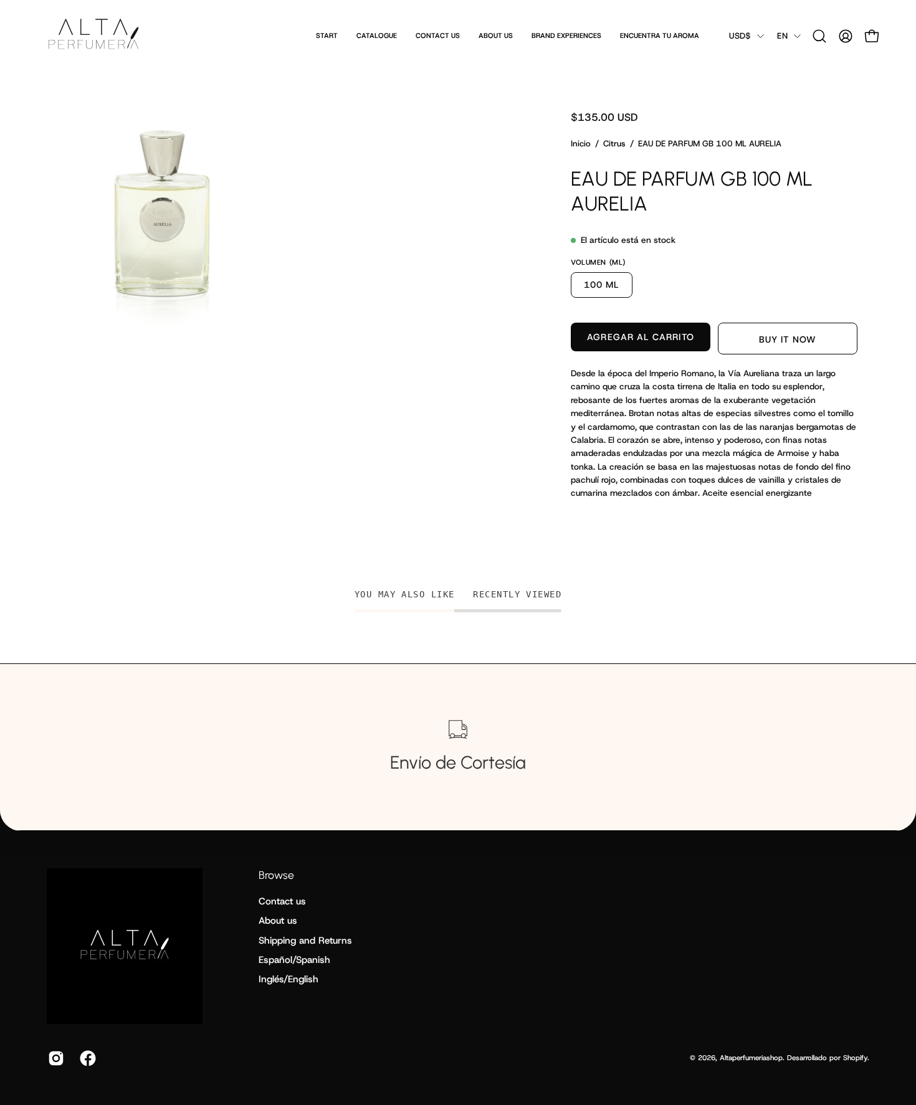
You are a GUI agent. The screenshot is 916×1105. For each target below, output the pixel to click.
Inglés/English (288, 979)
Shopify (855, 1058)
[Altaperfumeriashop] (93, 35)
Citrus (614, 143)
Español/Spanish (294, 960)
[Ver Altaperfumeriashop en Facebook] (86, 1058)
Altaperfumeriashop (751, 1058)
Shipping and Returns (305, 940)
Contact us (282, 901)
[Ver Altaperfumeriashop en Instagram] (54, 1058)
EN (782, 36)
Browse (276, 874)
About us (278, 920)
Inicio (581, 143)
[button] (819, 36)
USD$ (740, 36)
